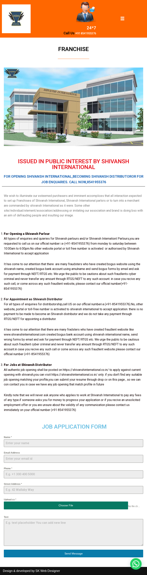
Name (8, 437)
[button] (122, 18)
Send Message (74, 553)
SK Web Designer (47, 571)
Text (6, 517)
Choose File (66, 505)
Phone (8, 468)
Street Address (13, 484)
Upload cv (10, 499)
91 (79, 33)
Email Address (12, 452)
